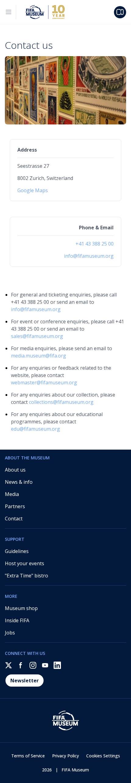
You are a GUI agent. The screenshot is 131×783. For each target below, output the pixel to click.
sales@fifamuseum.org (37, 336)
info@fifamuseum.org (89, 256)
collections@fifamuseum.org (61, 402)
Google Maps (32, 190)
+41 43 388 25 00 (95, 243)
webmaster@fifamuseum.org (44, 382)
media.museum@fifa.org (38, 355)
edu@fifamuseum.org (35, 429)
